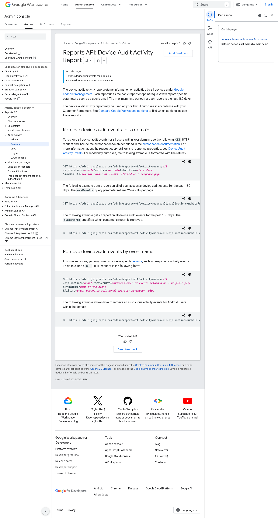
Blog (157, 444)
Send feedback (178, 53)
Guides (28, 24)
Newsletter (161, 450)
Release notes (63, 461)
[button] (24, 71)
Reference (47, 24)
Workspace (37, 4)
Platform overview (66, 448)
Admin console (84, 4)
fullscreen (266, 15)
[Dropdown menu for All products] (120, 4)
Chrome (116, 488)
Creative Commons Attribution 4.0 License (158, 365)
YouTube (160, 462)
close (272, 15)
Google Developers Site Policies (151, 368)
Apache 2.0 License (100, 368)
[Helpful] (184, 43)
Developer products (67, 455)
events (137, 261)
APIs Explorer (113, 462)
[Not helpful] (190, 43)
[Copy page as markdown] (98, 60)
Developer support (66, 467)
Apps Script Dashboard (119, 450)
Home (64, 4)
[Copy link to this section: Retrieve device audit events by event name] (157, 252)
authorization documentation (161, 144)
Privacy (71, 510)
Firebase (133, 488)
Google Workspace (85, 43)
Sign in (269, 4)
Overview (11, 24)
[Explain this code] (184, 162)
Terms (59, 510)
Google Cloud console (118, 456)
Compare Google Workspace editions (123, 111)
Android (98, 488)
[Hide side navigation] (45, 511)
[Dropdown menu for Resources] (147, 4)
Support (66, 24)
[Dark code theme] (190, 162)
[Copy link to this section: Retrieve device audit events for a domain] (153, 130)
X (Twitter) (161, 456)
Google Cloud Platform (159, 488)
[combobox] (212, 4)
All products (108, 4)
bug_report (260, 15)
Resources (136, 4)
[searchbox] (25, 36)
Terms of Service (65, 473)
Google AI (186, 488)
